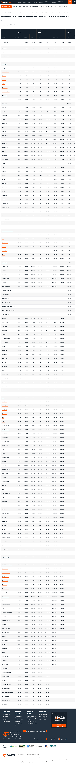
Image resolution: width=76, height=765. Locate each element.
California (4, 584)
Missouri (4, 151)
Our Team (6, 718)
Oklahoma (4, 354)
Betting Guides (18, 712)
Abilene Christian (6, 676)
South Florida (5, 553)
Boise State (5, 223)
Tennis (55, 6)
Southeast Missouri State (8, 306)
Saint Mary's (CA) (6, 135)
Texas (3, 60)
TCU (3, 127)
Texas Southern (6, 286)
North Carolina (5, 322)
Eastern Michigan (6, 672)
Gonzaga (4, 64)
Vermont (4, 270)
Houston (4, 79)
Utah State (4, 227)
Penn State (4, 147)
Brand (5, 719)
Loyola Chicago (6, 557)
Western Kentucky (6, 537)
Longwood (4, 660)
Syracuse (4, 386)
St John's (4, 390)
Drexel (3, 608)
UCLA (3, 83)
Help (4, 739)
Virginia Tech (5, 378)
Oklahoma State (6, 338)
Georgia (4, 517)
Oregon (4, 334)
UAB (3, 398)
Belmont (4, 636)
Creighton (4, 68)
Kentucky (4, 123)
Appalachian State (6, 684)
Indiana (4, 131)
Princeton (4, 103)
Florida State (5, 473)
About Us (6, 712)
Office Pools (42, 719)
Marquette (4, 115)
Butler (3, 453)
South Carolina (5, 545)
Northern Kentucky (6, 302)
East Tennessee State (7, 692)
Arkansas (4, 95)
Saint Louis (4, 382)
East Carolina (5, 588)
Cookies (29, 739)
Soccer (61, 6)
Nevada (4, 246)
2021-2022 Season (6, 20)
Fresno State (5, 580)
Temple (4, 485)
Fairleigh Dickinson (6, 290)
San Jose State (6, 628)
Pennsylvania (5, 596)
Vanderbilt (4, 409)
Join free (70, 2)
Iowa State (4, 187)
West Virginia (5, 207)
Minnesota (4, 501)
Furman (4, 163)
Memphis (4, 195)
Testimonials (6, 721)
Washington (5, 437)
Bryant (3, 644)
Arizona (4, 175)
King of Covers (43, 716)
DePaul (4, 477)
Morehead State (6, 620)
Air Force (4, 624)
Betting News (19, 719)
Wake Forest (5, 374)
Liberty (4, 497)
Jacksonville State (6, 700)
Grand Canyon (5, 294)
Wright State (5, 664)
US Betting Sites (31, 716)
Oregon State (5, 549)
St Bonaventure (6, 533)
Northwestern (5, 159)
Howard (4, 282)
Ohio (3, 600)
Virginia (4, 179)
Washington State (6, 425)
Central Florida (5, 441)
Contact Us (6, 714)
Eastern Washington (7, 612)
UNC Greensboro (6, 493)
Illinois (3, 191)
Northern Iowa (5, 656)
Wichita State (5, 457)
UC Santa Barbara (6, 266)
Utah (3, 394)
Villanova (4, 370)
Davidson (4, 529)
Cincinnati (4, 402)
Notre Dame (5, 445)
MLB (23, 6)
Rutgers (4, 318)
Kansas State (5, 72)
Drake (3, 254)
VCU (3, 239)
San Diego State (6, 48)
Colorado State (5, 525)
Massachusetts (6, 572)
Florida (3, 167)
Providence (5, 203)
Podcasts (17, 721)
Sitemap (36, 739)
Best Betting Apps (32, 723)
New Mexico (5, 342)
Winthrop (4, 648)
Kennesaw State (6, 298)
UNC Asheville (5, 314)
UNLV (3, 421)
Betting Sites (30, 712)
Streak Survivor (43, 714)
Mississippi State (6, 235)
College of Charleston (7, 231)
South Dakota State (7, 565)
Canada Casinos (31, 721)
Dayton (4, 362)
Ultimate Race (43, 718)
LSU (3, 449)
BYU (3, 417)
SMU (3, 505)
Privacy (10, 739)
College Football (34, 6)
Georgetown (5, 569)
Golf (52, 6)
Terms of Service (19, 739)
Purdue (4, 171)
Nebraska (4, 433)
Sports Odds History (6, 12)
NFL (14, 6)
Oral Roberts (5, 242)
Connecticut (5, 42)
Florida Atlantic (5, 56)
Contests (42, 712)
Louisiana (4, 262)
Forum (42, 739)
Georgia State (5, 696)
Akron (3, 509)
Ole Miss (4, 465)
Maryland (4, 143)
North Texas (5, 406)
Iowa (3, 199)
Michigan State (6, 91)
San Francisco (5, 429)
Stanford (4, 461)
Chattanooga (5, 668)
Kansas (4, 107)
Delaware (4, 680)
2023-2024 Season (25, 20)
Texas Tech (5, 358)
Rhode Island (5, 576)
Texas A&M (5, 183)
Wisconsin (4, 350)
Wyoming (4, 521)
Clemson (4, 346)
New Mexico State (6, 640)
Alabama (4, 75)
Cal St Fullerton (6, 688)
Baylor (3, 119)
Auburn (4, 139)
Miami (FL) (4, 52)
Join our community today (59, 725)
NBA (20, 6)
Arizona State (5, 219)
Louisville (4, 561)
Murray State (5, 632)
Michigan (4, 330)
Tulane (3, 489)
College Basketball (44, 6)
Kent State (4, 250)
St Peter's (4, 704)
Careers (5, 716)
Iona (3, 258)
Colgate (4, 274)
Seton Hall (4, 366)
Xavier (3, 99)
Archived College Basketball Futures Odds (23, 12)
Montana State (5, 278)
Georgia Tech (5, 481)
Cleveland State (6, 604)
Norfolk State (5, 592)
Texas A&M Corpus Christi (8, 310)
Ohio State (4, 326)
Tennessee (4, 87)
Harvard (4, 616)
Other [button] (65, 6)
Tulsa (3, 652)
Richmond (4, 541)
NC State (4, 211)
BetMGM (13, 25)
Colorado (4, 413)
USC (3, 215)
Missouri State (5, 513)
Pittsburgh (4, 155)
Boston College (6, 469)
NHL (27, 6)
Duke (3, 111)
